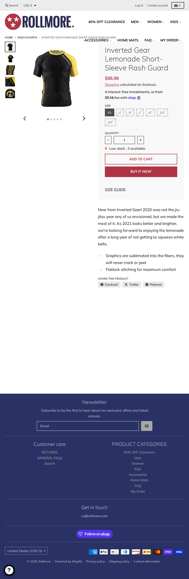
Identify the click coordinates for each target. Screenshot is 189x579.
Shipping (112, 84)
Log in (139, 5)
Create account (157, 5)
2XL (162, 112)
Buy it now (140, 171)
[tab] (48, 119)
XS (109, 112)
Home (9, 37)
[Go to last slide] (24, 118)
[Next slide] (83, 118)
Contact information (147, 561)
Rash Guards (27, 37)
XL (150, 112)
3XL (110, 122)
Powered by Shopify (68, 561)
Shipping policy (119, 561)
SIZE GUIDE (115, 189)
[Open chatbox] (9, 570)
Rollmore (45, 561)
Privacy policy (95, 561)
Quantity (112, 133)
